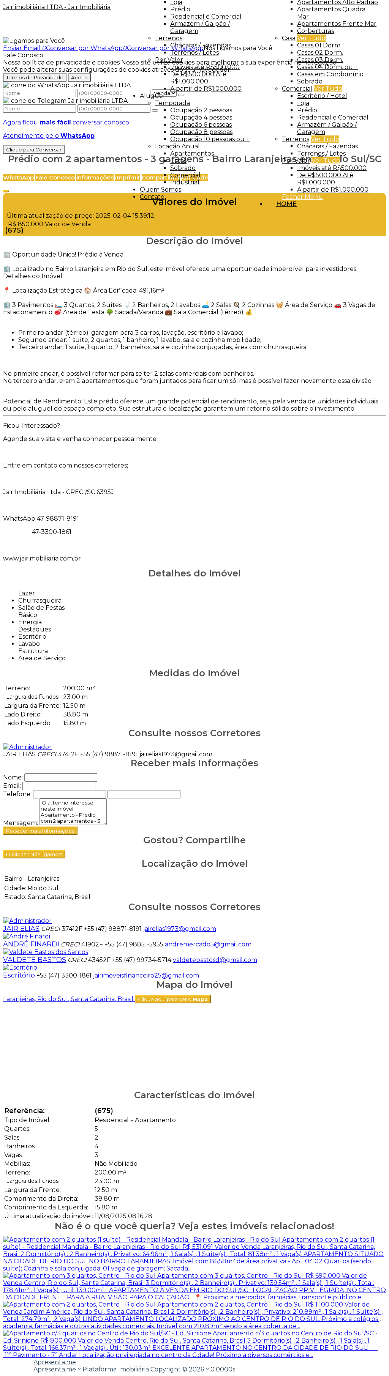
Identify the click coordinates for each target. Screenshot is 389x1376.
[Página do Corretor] (27, 747)
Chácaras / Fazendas (327, 146)
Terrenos (295, 139)
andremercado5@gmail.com (208, 944)
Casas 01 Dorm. (319, 45)
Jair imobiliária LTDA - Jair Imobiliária (57, 7)
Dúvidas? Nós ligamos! (34, 854)
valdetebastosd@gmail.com (215, 960)
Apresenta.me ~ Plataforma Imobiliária (91, 1369)
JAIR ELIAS (19, 754)
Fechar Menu (302, 196)
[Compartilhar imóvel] (6, 191)
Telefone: (17, 794)
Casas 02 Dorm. (320, 52)
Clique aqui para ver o (173, 999)
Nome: (13, 777)
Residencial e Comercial (332, 117)
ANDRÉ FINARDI (31, 944)
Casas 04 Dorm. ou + (327, 67)
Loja (303, 103)
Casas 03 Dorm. (320, 59)
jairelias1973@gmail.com (175, 754)
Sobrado (310, 81)
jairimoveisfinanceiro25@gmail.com (146, 975)
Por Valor (296, 160)
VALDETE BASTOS (34, 960)
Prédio (307, 110)
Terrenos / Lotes (321, 153)
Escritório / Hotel (322, 95)
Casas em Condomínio (330, 74)
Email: (12, 785)
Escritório (19, 975)
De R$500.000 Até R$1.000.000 (325, 179)
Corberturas (315, 31)
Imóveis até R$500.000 (332, 168)
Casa (289, 38)
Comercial (297, 88)
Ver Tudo (311, 38)
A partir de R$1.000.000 (332, 189)
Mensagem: (20, 823)
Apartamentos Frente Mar (336, 23)
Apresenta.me (54, 1362)
